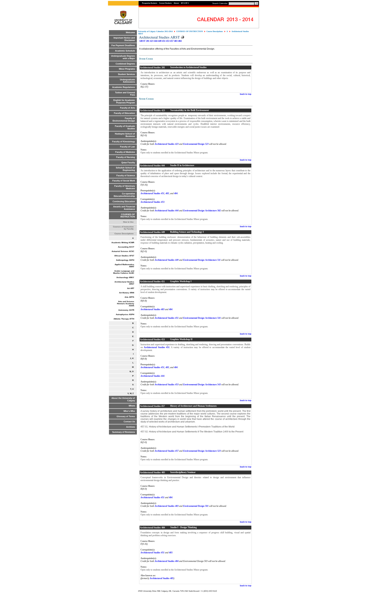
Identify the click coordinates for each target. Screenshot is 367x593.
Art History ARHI (126, 293)
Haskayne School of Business (125, 135)
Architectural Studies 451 (152, 193)
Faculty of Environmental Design (124, 119)
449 (160, 41)
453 (168, 41)
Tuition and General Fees (125, 93)
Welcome (130, 32)
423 (151, 41)
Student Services (126, 74)
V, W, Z (130, 393)
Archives (130, 427)
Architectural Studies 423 (167, 144)
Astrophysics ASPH (125, 314)
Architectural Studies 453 (152, 202)
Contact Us (129, 421)
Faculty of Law (127, 147)
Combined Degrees (125, 64)
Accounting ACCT (126, 247)
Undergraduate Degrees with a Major (123, 57)
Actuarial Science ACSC (123, 251)
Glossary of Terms (126, 416)
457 (172, 41)
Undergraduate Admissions (127, 80)
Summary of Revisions (123, 432)
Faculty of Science (125, 175)
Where (132, 406)
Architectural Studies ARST (124, 283)
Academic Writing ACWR (122, 242)
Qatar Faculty (128, 162)
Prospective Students (149, 3)
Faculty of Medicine (125, 152)
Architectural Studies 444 (167, 210)
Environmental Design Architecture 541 (202, 318)
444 (156, 41)
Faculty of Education (124, 113)
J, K (132, 358)
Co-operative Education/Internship (124, 194)
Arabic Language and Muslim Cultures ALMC (123, 272)
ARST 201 (144, 41)
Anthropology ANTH (125, 260)
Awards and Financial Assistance (124, 207)
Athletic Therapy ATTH (124, 319)
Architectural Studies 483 (152, 309)
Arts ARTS (129, 297)
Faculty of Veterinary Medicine (124, 187)
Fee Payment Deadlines (123, 45)
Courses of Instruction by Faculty (123, 228)
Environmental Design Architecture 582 (202, 210)
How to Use (128, 222)
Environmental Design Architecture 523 (202, 451)
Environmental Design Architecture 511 (202, 260)
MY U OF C (185, 3)
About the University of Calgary (123, 399)
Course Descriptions (124, 234)
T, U (132, 389)
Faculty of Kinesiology (123, 141)
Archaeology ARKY (125, 277)
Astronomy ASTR (126, 310)
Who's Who (129, 411)
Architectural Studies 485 (162, 578)
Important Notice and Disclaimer (124, 39)
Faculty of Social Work (123, 180)
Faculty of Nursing (125, 157)
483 (176, 41)
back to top (245, 94)
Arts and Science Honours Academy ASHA (125, 303)
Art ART (130, 288)
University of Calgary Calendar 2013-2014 (155, 31)
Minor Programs (127, 69)
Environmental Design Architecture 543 (202, 384)
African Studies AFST (124, 256)
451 (164, 41)
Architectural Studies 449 (167, 260)
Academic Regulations (123, 87)
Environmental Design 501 (196, 506)
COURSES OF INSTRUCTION (127, 215)
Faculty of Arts (127, 108)
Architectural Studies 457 (167, 451)
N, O (132, 371)
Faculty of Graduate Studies (125, 127)
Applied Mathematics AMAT (124, 265)
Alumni (176, 3)
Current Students (165, 3)
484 (180, 41)
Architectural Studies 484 (167, 561)
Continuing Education (124, 201)
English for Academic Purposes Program (124, 101)
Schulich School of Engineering (125, 169)
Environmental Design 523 (196, 144)
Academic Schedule (125, 51)
